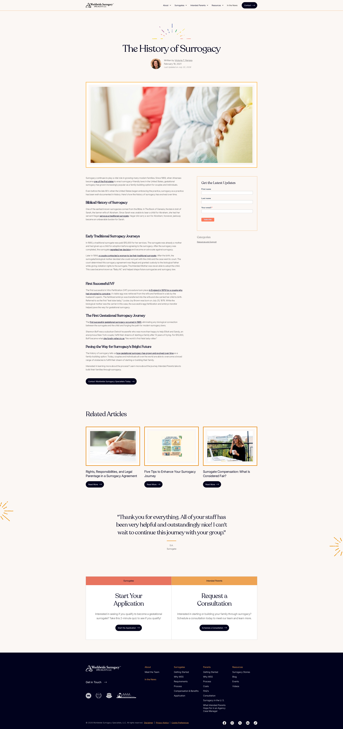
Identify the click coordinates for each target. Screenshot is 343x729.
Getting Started (181, 672)
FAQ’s (206, 691)
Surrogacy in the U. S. (213, 700)
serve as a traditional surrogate (114, 216)
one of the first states (104, 181)
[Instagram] (232, 723)
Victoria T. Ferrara (183, 60)
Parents (207, 667)
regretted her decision (120, 249)
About (165, 5)
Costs (206, 686)
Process (178, 686)
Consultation (209, 695)
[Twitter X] (240, 723)
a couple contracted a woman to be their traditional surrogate (127, 255)
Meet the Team (152, 672)
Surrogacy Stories (241, 672)
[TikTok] (255, 723)
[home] (123, 5)
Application (179, 695)
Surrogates (179, 5)
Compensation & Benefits (186, 691)
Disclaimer (148, 722)
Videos (235, 686)
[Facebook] (224, 723)
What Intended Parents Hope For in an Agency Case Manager (214, 708)
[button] (167, 5)
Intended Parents (198, 5)
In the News (232, 5)
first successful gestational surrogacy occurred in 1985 (115, 322)
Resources (216, 5)
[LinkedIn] (247, 723)
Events (235, 681)
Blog (234, 676)
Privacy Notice (162, 722)
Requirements (181, 681)
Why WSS (179, 676)
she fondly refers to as (113, 338)
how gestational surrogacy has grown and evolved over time (145, 353)
